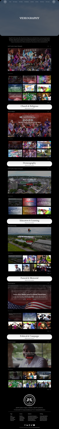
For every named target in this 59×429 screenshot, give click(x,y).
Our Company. (12, 417)
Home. (11, 416)
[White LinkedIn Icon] (27, 425)
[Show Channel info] (50, 46)
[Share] (48, 46)
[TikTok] (32, 425)
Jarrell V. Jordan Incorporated (36, 427)
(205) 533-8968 (17, 409)
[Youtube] (34, 425)
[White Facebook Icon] (25, 425)
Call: (14, 409)
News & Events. (12, 419)
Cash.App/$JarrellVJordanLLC (40, 409)
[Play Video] (15, 79)
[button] (27, 2)
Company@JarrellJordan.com (27, 409)
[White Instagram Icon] (29, 425)
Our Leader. (12, 418)
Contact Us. (12, 420)
